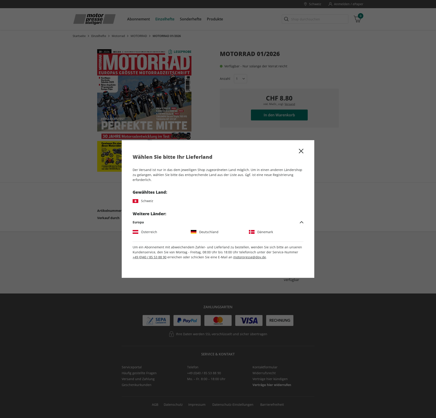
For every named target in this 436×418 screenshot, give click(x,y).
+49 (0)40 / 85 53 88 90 (149, 257)
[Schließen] (301, 151)
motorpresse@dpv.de (249, 257)
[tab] (218, 222)
